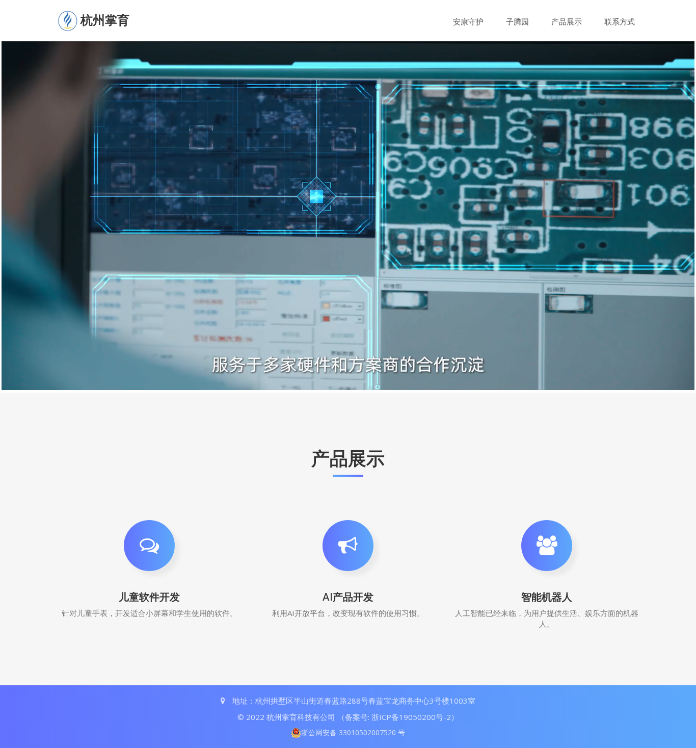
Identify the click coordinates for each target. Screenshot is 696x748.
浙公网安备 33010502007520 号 (353, 732)
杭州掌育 (105, 20)
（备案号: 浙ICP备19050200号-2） (398, 717)
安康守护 (468, 21)
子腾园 (517, 21)
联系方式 (619, 21)
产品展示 (566, 21)
